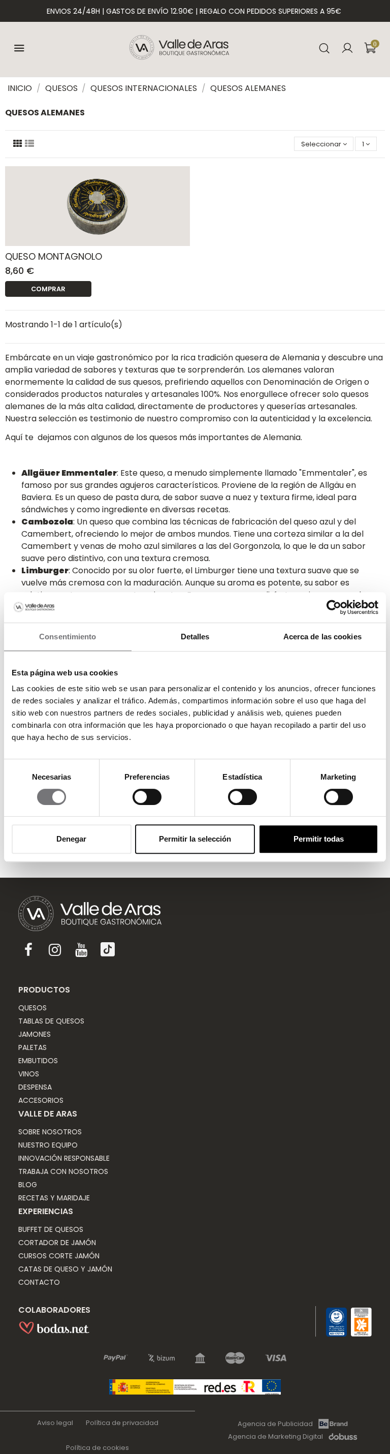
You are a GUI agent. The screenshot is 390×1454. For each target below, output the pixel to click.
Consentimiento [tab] (67, 636)
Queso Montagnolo (53, 256)
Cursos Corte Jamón (59, 1255)
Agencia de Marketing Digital (275, 1436)
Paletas (32, 1047)
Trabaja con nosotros (63, 1171)
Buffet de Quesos (50, 1229)
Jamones (34, 1034)
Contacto (39, 1282)
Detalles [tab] (195, 636)
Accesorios (40, 1100)
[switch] (147, 797)
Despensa (35, 1087)
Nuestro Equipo (48, 1145)
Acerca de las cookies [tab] (322, 636)
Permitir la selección (195, 838)
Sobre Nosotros (50, 1131)
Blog (27, 1184)
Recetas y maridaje (54, 1197)
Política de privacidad (122, 1423)
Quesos (32, 1007)
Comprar (48, 289)
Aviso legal (55, 1423)
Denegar (71, 838)
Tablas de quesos (51, 1021)
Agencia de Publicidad (275, 1423)
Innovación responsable (64, 1158)
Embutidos (38, 1060)
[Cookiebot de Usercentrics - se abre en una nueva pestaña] (333, 607)
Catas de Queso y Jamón (65, 1269)
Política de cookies (97, 1447)
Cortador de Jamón (57, 1242)
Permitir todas (319, 838)
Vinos (28, 1073)
